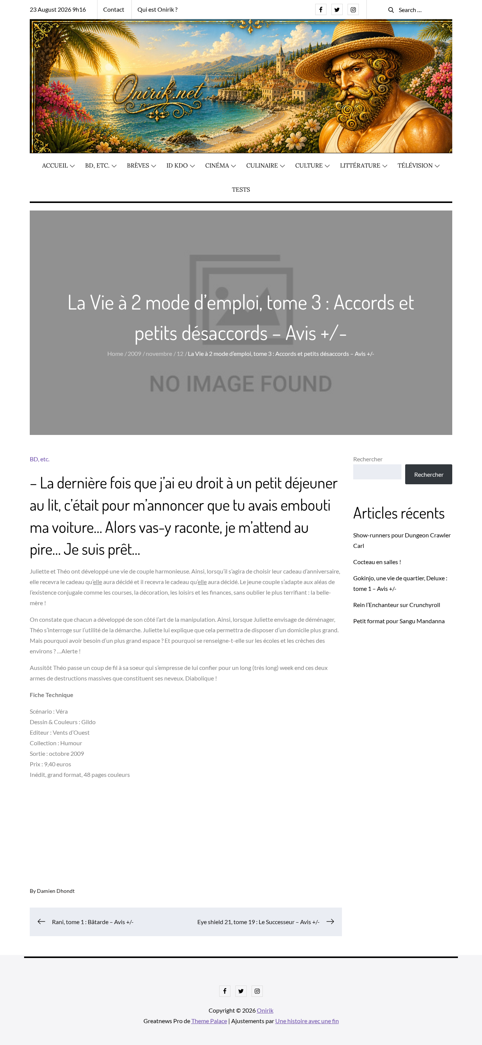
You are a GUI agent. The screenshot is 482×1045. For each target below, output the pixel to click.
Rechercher (368, 458)
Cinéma (217, 165)
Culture (309, 165)
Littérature (360, 165)
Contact (113, 9)
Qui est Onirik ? (157, 9)
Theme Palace (209, 1020)
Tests (241, 189)
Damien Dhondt (56, 891)
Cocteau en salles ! (377, 561)
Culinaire (262, 165)
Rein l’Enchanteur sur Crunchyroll (396, 604)
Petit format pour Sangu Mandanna (399, 620)
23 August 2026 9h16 (58, 9)
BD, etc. (97, 165)
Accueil (55, 165)
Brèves (138, 165)
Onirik (265, 1010)
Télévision (415, 165)
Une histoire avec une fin (307, 1020)
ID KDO (177, 165)
